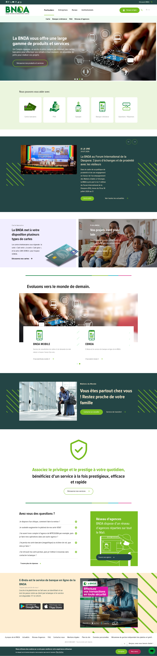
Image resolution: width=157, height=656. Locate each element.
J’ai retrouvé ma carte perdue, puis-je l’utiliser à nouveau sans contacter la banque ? (44, 553)
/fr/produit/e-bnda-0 (92, 359)
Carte (48, 19)
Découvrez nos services (76, 491)
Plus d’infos (59, 652)
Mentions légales (73, 637)
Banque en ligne (131, 10)
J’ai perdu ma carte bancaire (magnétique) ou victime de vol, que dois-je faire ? (45, 544)
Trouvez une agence (105, 557)
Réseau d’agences (82, 19)
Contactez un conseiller (91, 412)
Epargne (78, 117)
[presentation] (128, 141)
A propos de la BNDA (12, 637)
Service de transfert (114, 412)
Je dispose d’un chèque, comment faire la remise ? (39, 522)
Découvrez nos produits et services (30, 63)
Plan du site (86, 637)
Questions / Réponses (126, 117)
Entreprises (63, 10)
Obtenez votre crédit (99, 251)
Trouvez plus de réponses (29, 563)
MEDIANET (72, 642)
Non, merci (134, 651)
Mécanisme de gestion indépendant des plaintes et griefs (131, 637)
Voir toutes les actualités (114, 198)
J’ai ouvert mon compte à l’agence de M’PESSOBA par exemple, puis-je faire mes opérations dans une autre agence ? (46, 535)
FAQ (70, 19)
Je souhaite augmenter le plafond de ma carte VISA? (40, 527)
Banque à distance (59, 19)
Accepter (121, 651)
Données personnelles (101, 637)
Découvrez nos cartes (20, 259)
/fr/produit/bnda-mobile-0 (41, 359)
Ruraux (74, 10)
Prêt (54, 117)
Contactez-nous (59, 637)
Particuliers (49, 10)
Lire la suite (87, 198)
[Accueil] (23, 10)
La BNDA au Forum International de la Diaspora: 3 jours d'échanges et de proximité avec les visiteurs (107, 160)
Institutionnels (87, 10)
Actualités (25, 637)
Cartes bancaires (30, 117)
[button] (75, 79)
